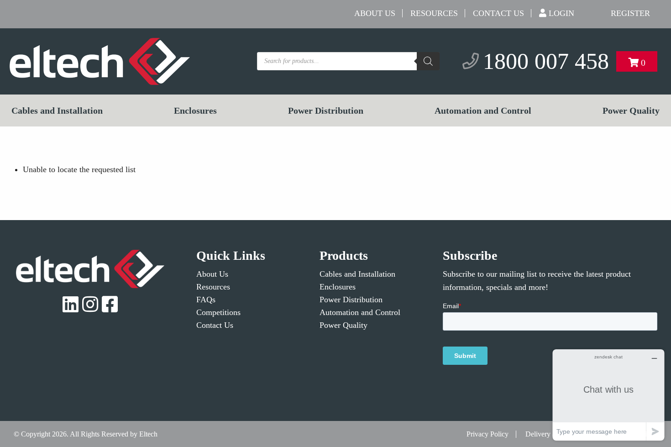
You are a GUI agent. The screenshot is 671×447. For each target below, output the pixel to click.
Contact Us (498, 13)
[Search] (428, 61)
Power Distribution (325, 110)
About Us (374, 13)
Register (630, 13)
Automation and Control (483, 110)
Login (561, 13)
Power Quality (631, 110)
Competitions (218, 312)
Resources (434, 13)
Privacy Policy (487, 434)
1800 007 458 (546, 61)
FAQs (205, 299)
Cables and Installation (57, 110)
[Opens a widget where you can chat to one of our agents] (608, 395)
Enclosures (195, 110)
